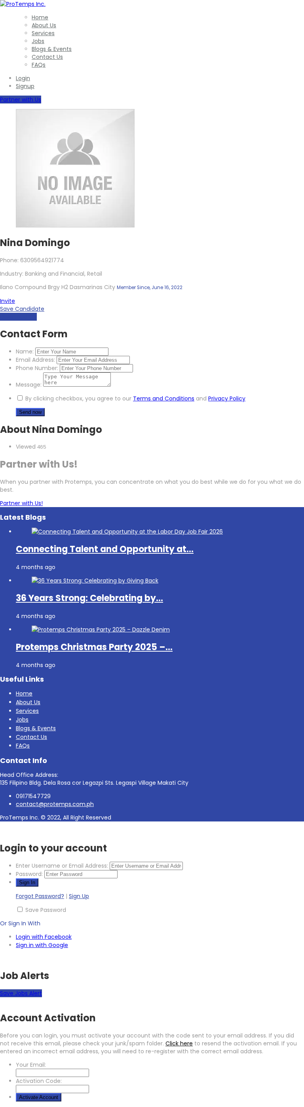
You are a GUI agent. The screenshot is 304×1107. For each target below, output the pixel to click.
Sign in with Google (42, 945)
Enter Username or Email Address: (62, 866)
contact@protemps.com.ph (55, 804)
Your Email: (31, 1065)
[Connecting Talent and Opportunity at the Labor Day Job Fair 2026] (127, 532)
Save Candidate (22, 309)
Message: (29, 385)
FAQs (39, 65)
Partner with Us (20, 99)
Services (43, 33)
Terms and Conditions (163, 398)
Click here (179, 1043)
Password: (29, 874)
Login (23, 78)
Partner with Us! (21, 503)
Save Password (45, 910)
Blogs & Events (52, 49)
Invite (7, 301)
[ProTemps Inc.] (23, 4)
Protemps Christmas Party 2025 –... (94, 647)
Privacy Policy (226, 398)
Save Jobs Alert (21, 993)
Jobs (38, 41)
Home (40, 17)
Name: (25, 351)
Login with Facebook (44, 937)
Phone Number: (37, 368)
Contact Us (47, 57)
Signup (25, 86)
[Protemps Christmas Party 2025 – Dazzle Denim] (101, 629)
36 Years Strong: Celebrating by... (89, 598)
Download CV (18, 317)
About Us (44, 25)
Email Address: (35, 360)
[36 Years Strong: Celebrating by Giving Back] (95, 581)
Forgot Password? (40, 896)
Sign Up (79, 896)
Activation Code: (39, 1081)
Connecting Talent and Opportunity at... (105, 549)
